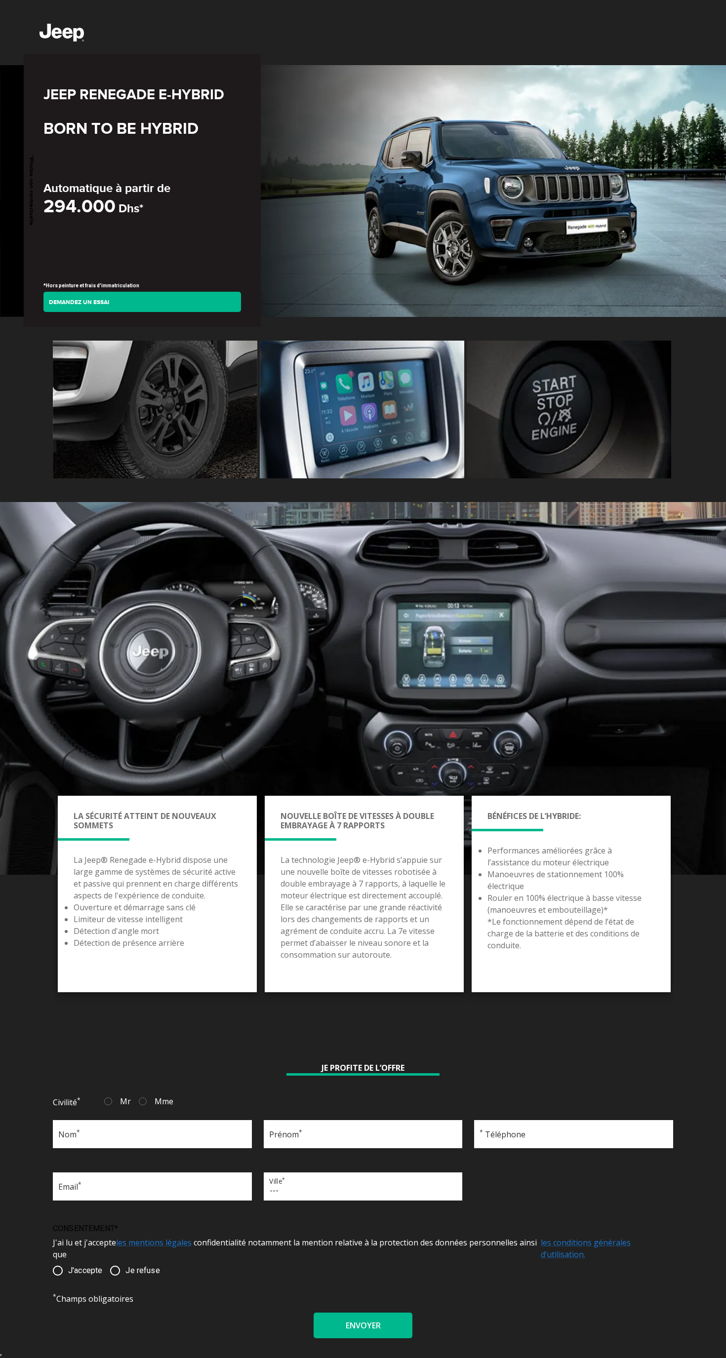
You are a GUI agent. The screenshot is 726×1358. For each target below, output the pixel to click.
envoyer (363, 1325)
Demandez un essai (79, 302)
